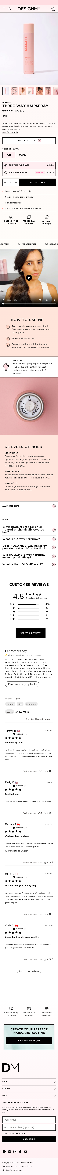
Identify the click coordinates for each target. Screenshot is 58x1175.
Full (9, 155)
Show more (22, 711)
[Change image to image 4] (31, 91)
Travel (22, 155)
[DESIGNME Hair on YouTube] (25, 1152)
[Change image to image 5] (39, 91)
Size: (10, 149)
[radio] (29, 165)
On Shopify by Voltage (12, 1170)
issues (9, 712)
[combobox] (39, 719)
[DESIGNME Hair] (29, 9)
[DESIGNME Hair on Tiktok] (20, 1152)
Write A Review (31, 633)
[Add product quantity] (16, 182)
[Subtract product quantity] (5, 182)
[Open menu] (4, 9)
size (20, 704)
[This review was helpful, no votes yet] (45, 771)
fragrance (31, 704)
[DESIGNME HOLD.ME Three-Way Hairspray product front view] (29, 49)
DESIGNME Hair (26, 1162)
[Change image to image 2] (14, 91)
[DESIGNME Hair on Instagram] (14, 1152)
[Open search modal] (10, 9)
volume (10, 704)
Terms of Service (9, 1166)
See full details (10, 132)
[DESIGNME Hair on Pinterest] (9, 1152)
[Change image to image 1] (5, 91)
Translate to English (18, 850)
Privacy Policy (25, 1166)
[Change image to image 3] (22, 91)
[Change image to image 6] (48, 91)
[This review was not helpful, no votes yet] (50, 771)
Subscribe (29, 1139)
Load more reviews (29, 971)
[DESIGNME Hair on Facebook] (4, 1152)
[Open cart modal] (53, 9)
